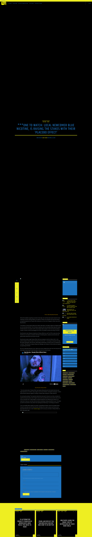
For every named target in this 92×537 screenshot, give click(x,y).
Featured (15, 3)
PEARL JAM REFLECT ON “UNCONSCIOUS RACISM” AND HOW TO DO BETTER (69, 339)
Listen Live (3, 0)
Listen (89, 3)
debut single (40, 478)
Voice (64, 415)
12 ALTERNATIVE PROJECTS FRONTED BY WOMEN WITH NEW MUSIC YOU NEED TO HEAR (72, 335)
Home (11, 3)
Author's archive (25, 488)
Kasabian (70, 408)
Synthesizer (72, 413)
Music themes (71, 411)
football (65, 406)
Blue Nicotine (33, 478)
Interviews (65, 408)
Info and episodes (70, 370)
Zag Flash (44, 151)
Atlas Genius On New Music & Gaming (72, 347)
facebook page (37, 437)
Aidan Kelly (26, 478)
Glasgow (45, 478)
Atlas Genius (71, 401)
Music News (65, 411)
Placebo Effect (24, 480)
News (48, 135)
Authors (65, 403)
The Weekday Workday (67, 378)
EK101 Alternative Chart (24, 3)
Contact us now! (39, 3)
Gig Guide (32, 3)
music (70, 410)
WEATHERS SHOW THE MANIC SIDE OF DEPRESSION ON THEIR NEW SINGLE (70, 343)
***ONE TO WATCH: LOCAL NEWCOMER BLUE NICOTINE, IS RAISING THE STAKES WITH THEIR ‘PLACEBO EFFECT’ (69, 331)
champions (65, 405)
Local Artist (51, 478)
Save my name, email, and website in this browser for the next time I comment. (40, 520)
